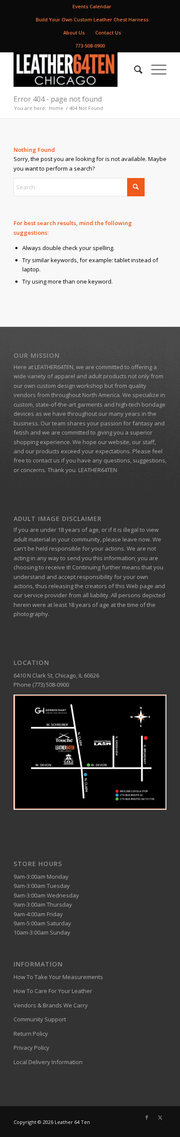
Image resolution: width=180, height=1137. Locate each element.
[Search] (133, 69)
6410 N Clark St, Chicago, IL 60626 (56, 675)
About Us (74, 32)
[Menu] (154, 69)
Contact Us (108, 32)
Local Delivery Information (48, 1062)
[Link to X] (159, 1117)
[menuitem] (92, 6)
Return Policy (31, 1034)
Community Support (40, 1019)
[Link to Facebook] (146, 1117)
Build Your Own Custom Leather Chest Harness (92, 19)
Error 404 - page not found (58, 99)
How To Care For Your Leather (53, 991)
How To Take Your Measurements (58, 977)
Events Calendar (92, 6)
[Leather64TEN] (75, 69)
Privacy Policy (31, 1047)
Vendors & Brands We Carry (51, 1005)
